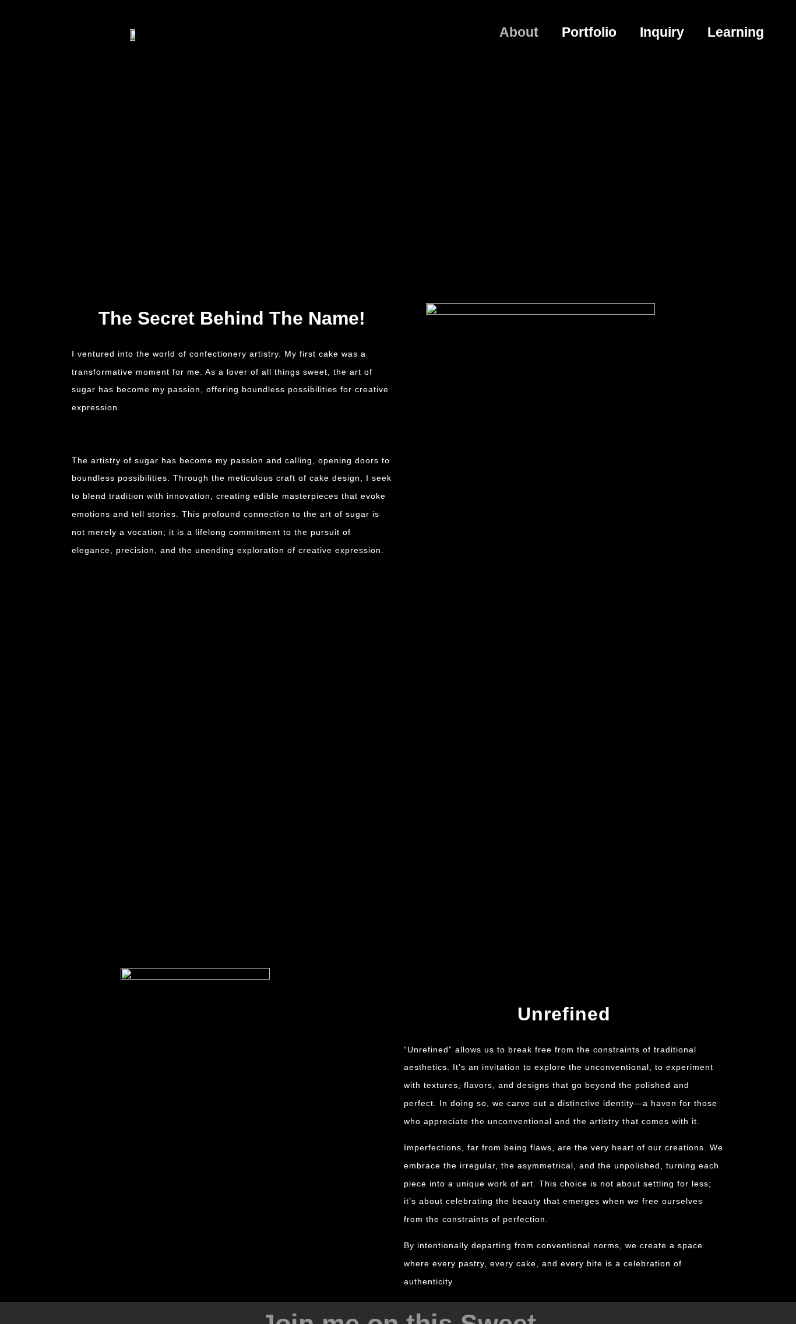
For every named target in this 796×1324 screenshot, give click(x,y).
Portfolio (589, 32)
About (518, 32)
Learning (735, 32)
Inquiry (662, 32)
